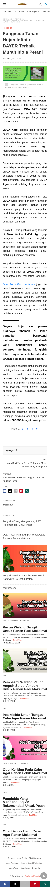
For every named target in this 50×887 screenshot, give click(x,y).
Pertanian (13, 621)
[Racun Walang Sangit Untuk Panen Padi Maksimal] (25, 605)
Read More (17, 640)
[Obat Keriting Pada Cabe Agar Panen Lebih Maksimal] (25, 748)
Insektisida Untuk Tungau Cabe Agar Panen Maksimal (24, 716)
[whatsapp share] (27, 491)
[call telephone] (46, 4)
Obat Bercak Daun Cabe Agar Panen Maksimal (22, 833)
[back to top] (43, 875)
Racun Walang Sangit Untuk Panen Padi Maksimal (25, 629)
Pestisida (19, 19)
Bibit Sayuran (33, 12)
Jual (5, 621)
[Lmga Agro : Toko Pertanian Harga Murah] (22, 4)
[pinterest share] (21, 491)
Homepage (7, 19)
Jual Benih (19, 12)
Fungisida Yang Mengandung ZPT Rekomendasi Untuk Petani (24, 802)
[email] (25, 884)
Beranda (7, 12)
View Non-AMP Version (32, 876)
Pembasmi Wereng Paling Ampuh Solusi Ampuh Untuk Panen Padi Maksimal (25, 685)
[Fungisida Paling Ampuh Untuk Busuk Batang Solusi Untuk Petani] (25, 558)
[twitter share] (10, 491)
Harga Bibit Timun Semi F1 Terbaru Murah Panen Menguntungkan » (26, 465)
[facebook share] (4, 491)
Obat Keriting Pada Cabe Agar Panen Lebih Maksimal (25, 771)
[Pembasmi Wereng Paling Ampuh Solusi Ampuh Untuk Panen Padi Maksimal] (25, 660)
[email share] (16, 491)
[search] (40, 4)
